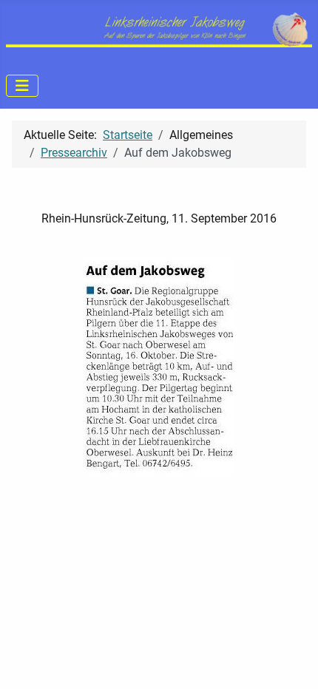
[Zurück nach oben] (292, 661)
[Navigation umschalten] (22, 86)
